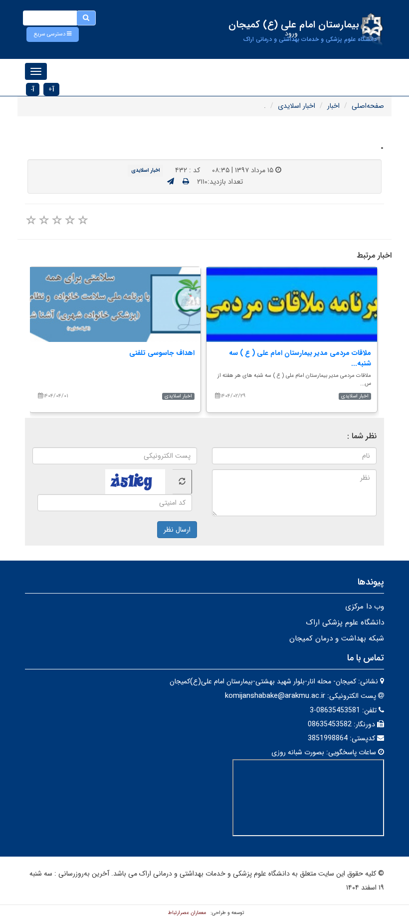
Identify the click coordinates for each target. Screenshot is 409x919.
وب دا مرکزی (364, 607)
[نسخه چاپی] (186, 181)
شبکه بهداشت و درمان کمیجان (336, 638)
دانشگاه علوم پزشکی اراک (345, 622)
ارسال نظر (177, 529)
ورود (291, 33)
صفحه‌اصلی (368, 105)
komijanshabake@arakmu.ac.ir (275, 696)
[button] (52, 34)
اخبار (333, 105)
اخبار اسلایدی (296, 105)
